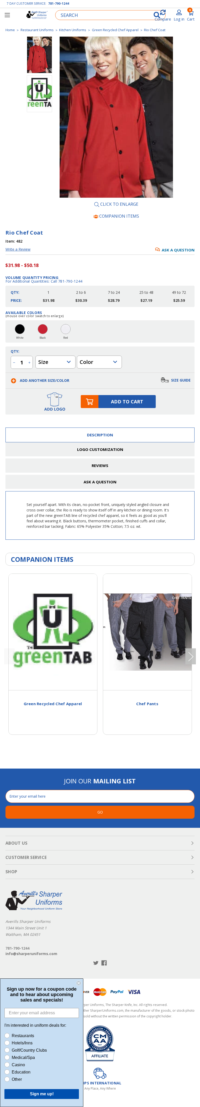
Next (190, 656)
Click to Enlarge (118, 204)
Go (100, 812)
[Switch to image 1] (39, 94)
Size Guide (180, 380)
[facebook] (104, 963)
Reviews (100, 465)
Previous (9, 656)
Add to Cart (127, 401)
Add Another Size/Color (44, 380)
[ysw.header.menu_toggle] (7, 15)
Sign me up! (42, 1094)
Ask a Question (178, 249)
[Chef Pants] (147, 632)
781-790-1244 (58, 3)
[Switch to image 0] (39, 55)
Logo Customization (100, 449)
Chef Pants (147, 703)
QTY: (15, 351)
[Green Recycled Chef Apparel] (53, 632)
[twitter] (96, 963)
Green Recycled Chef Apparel (53, 703)
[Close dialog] (78, 983)
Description (100, 434)
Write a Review (17, 249)
